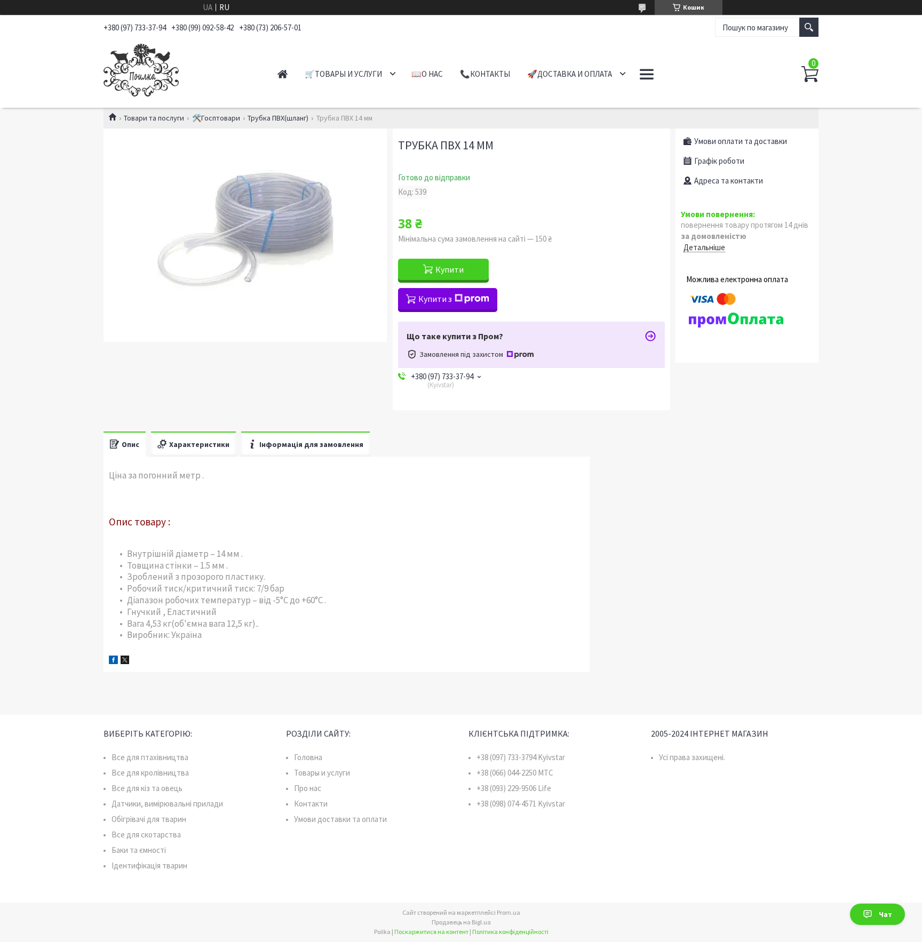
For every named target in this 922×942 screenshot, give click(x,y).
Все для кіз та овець (147, 788)
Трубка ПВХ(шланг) (278, 118)
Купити (449, 269)
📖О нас (427, 74)
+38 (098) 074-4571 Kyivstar (520, 804)
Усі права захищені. (692, 757)
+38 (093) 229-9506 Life (513, 788)
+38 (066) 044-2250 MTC (514, 773)
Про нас (307, 788)
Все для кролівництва (150, 773)
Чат (885, 914)
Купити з (435, 298)
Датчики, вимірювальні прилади (167, 804)
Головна (308, 757)
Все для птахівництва (150, 757)
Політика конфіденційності (510, 932)
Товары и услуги (322, 773)
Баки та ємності (139, 850)
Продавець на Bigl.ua (461, 922)
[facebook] (113, 661)
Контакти (311, 804)
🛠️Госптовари (216, 118)
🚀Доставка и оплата (569, 74)
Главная (282, 74)
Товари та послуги (154, 118)
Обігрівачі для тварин (149, 819)
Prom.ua (508, 912)
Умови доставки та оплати (340, 819)
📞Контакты (485, 74)
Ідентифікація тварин (149, 865)
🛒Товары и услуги (343, 74)
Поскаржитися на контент (431, 932)
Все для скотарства (146, 834)
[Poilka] (178, 68)
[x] (125, 661)
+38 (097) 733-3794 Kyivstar (520, 757)
